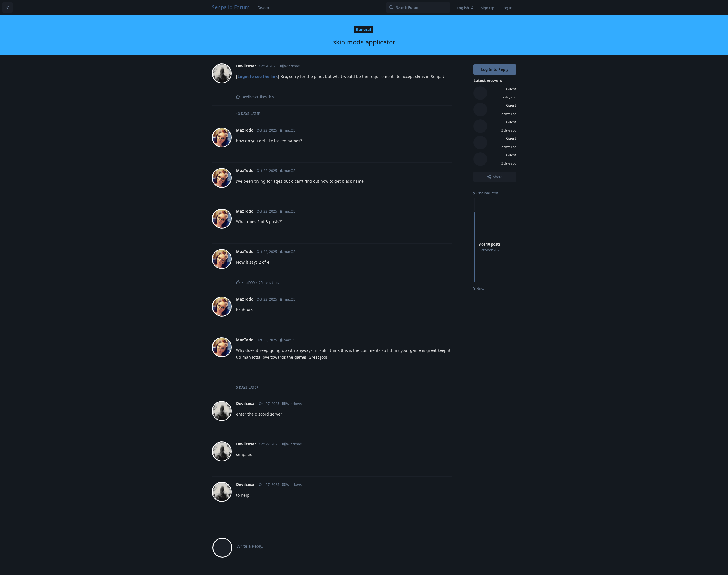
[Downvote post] (431, 88)
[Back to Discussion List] (7, 7)
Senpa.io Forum (231, 7)
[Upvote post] (419, 88)
